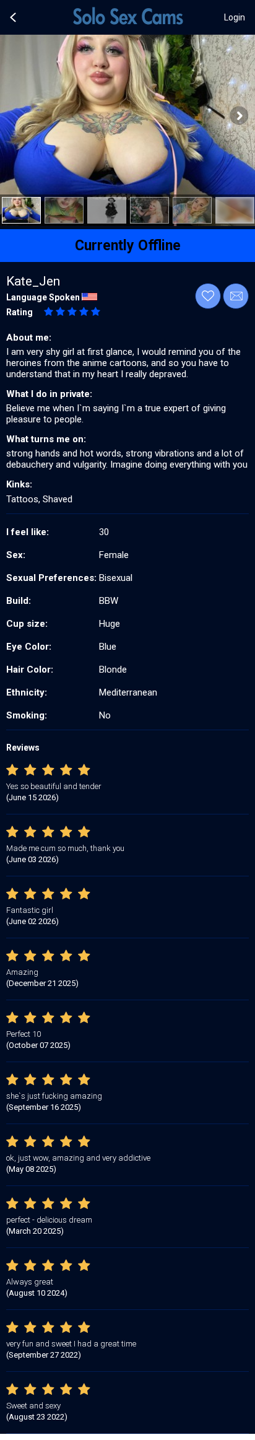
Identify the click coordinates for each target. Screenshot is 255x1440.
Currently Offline (128, 245)
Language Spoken (43, 297)
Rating (19, 312)
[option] (21, 210)
